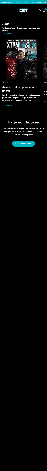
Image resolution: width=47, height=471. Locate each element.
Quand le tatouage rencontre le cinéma (21, 89)
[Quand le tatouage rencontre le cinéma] (22, 59)
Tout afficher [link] (6, 34)
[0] (43, 10)
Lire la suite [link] (6, 105)
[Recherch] (40, 10)
